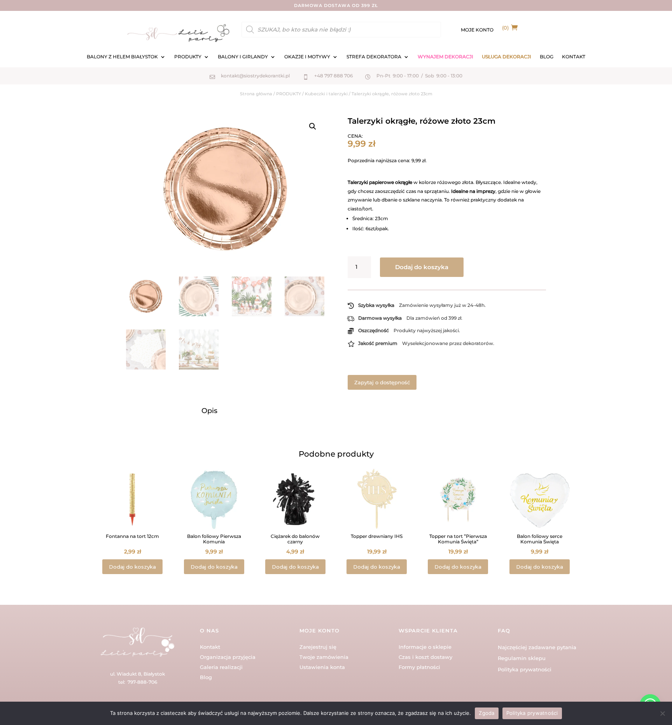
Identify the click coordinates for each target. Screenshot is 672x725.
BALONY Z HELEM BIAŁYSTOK (122, 57)
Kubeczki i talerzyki (326, 93)
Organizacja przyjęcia (228, 657)
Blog (206, 677)
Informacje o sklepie (425, 647)
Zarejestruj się (317, 647)
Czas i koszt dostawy (425, 657)
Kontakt (210, 647)
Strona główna (256, 93)
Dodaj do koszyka (421, 267)
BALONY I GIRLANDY (243, 57)
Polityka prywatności (524, 669)
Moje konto (477, 30)
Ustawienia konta (322, 667)
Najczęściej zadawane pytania (537, 647)
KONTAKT (573, 57)
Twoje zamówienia (323, 657)
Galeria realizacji (221, 667)
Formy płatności (419, 667)
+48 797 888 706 (333, 76)
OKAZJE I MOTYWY (307, 57)
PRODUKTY (187, 57)
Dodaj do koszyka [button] (132, 567)
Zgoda (486, 713)
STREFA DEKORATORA (373, 57)
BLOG (546, 57)
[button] (313, 126)
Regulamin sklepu (522, 658)
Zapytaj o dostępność (382, 382)
